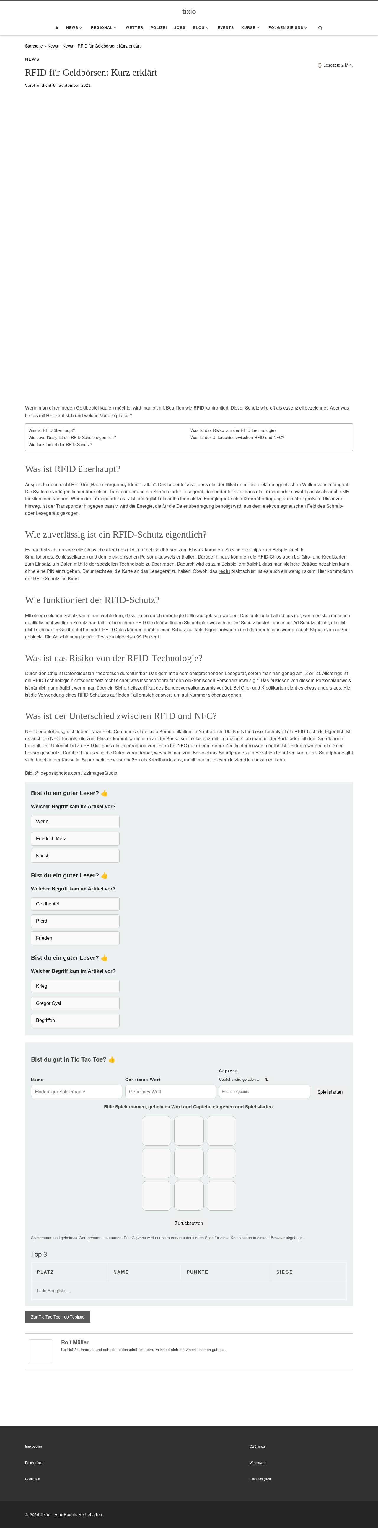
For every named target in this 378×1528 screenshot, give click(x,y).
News (53, 46)
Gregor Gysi (48, 1003)
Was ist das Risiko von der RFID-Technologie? (233, 430)
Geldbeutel (47, 903)
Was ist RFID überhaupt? (51, 430)
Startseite (34, 46)
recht (224, 571)
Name (37, 1079)
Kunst (42, 855)
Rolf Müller (75, 1342)
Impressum (33, 1446)
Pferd (41, 920)
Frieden (44, 938)
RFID (198, 407)
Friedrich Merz (51, 838)
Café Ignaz (257, 1446)
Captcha (228, 1071)
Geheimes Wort (143, 1079)
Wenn (42, 821)
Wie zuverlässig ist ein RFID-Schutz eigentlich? (72, 437)
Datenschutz (34, 1462)
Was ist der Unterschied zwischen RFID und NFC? (237, 437)
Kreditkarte (160, 759)
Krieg (41, 986)
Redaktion (32, 1478)
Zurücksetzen (189, 1223)
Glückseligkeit (260, 1478)
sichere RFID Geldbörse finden (151, 622)
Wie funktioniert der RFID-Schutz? (60, 444)
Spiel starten (330, 1091)
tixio (45, 1514)
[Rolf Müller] (40, 1350)
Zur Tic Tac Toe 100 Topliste (57, 1317)
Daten (249, 498)
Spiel (73, 578)
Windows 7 (258, 1462)
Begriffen (45, 1020)
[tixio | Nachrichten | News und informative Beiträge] (189, 10)
